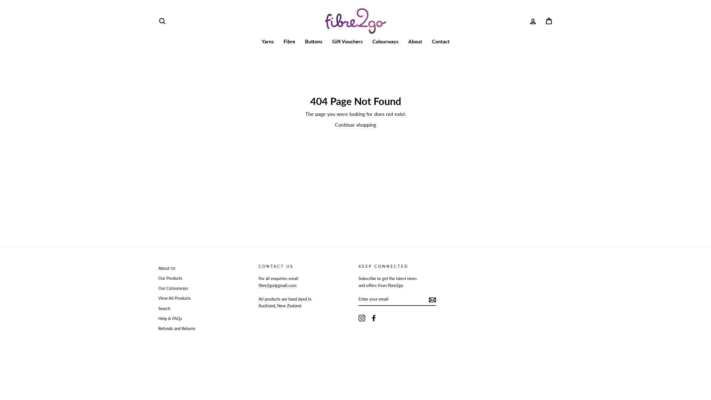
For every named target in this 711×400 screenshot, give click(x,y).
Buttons (313, 41)
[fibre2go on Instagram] (362, 317)
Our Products (170, 278)
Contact (441, 41)
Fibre (289, 41)
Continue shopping (355, 125)
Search (164, 308)
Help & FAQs (170, 318)
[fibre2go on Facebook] (373, 317)
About (415, 41)
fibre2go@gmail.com (277, 285)
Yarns (268, 41)
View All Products (174, 298)
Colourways (385, 41)
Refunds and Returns (177, 328)
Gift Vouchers (347, 41)
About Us (167, 268)
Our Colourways (173, 288)
